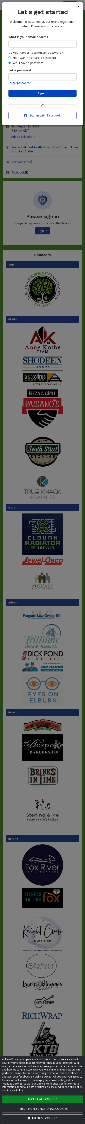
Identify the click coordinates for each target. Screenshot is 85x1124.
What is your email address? (28, 37)
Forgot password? (19, 82)
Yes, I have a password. (28, 63)
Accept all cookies (42, 1099)
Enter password (19, 70)
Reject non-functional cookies (43, 1109)
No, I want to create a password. (35, 58)
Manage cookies (44, 1118)
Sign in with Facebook (44, 115)
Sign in (42, 93)
